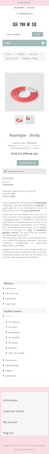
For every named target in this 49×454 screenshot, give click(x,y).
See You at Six (23, 145)
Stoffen (8, 316)
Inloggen (31, 8)
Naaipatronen (11, 365)
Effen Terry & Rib (16, 353)
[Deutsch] (29, 3)
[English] (19, 3)
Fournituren (11, 360)
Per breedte (14, 337)
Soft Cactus (36, 145)
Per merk (12, 327)
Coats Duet (10, 304)
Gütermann (10, 299)
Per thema (13, 343)
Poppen (9, 370)
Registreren (19, 8)
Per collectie (14, 322)
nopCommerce (29, 449)
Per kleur (12, 348)
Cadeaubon (10, 376)
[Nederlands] (22, 3)
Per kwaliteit (14, 332)
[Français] (26, 3)
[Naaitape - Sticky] (19, 119)
